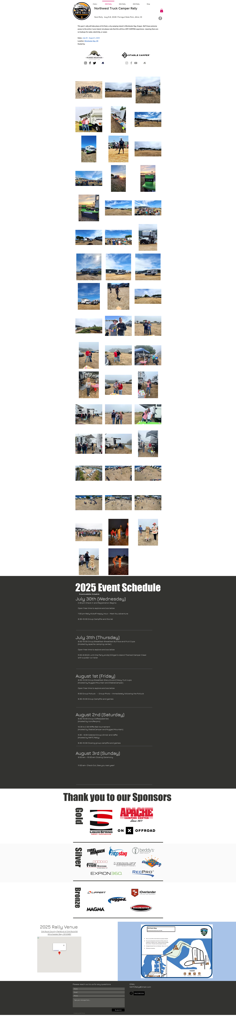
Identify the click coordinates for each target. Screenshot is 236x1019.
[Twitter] (94, 63)
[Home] (102, 63)
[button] (161, 10)
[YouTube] (136, 63)
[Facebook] (160, 18)
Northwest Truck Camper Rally (115, 8)
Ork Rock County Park (51, 931)
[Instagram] (85, 63)
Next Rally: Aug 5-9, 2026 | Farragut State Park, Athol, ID (118, 17)
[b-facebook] (131, 993)
